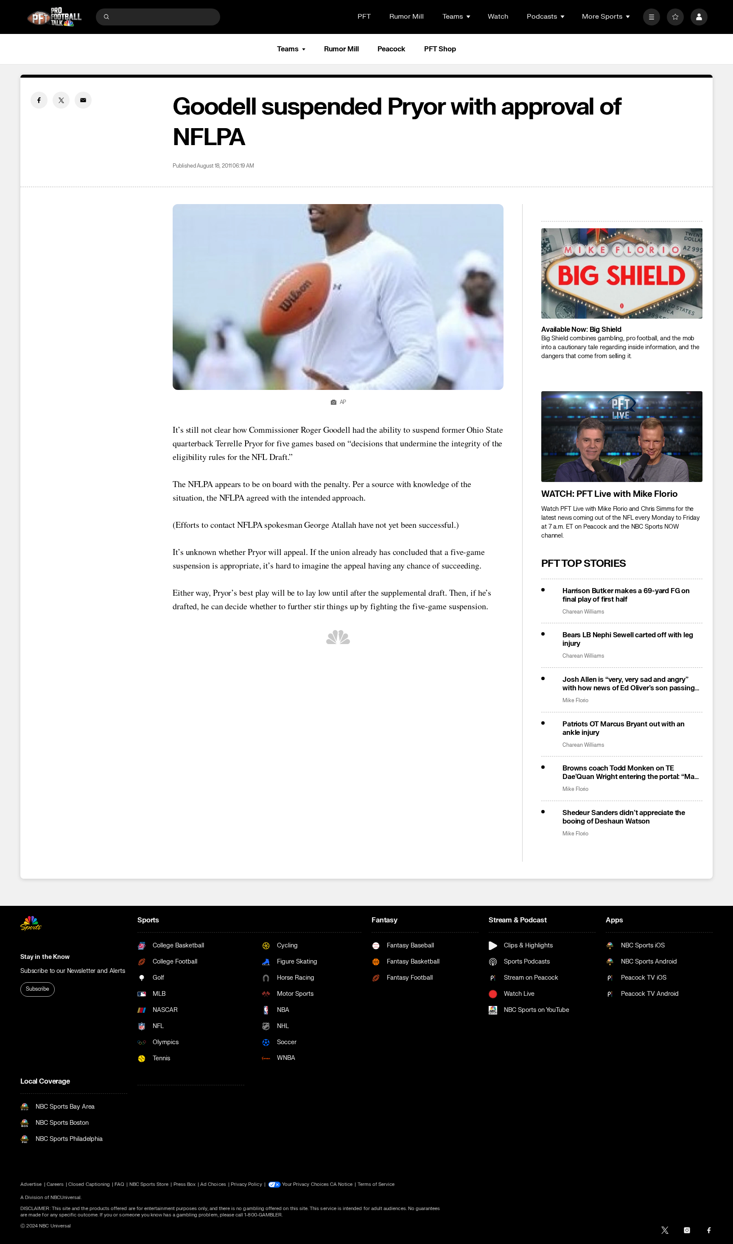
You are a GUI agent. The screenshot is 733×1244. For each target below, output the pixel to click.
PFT (364, 16)
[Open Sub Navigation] (468, 16)
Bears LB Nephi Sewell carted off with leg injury (627, 639)
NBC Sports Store (149, 1184)
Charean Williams (583, 612)
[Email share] (83, 100)
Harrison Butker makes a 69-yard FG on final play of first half (626, 595)
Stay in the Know (45, 957)
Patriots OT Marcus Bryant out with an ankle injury (623, 728)
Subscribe (37, 989)
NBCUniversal (65, 1197)
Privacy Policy (246, 1184)
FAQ (119, 1184)
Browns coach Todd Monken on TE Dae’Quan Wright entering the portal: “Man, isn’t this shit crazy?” (631, 772)
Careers (55, 1184)
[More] (651, 16)
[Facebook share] (39, 100)
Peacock (392, 49)
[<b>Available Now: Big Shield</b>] (621, 273)
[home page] (54, 17)
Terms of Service (376, 1184)
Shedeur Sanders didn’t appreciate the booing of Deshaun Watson (623, 817)
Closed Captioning (89, 1184)
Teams (287, 49)
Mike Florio (575, 701)
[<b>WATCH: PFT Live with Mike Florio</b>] (621, 436)
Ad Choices (213, 1184)
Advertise (31, 1184)
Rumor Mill (406, 16)
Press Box (184, 1184)
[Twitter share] (61, 100)
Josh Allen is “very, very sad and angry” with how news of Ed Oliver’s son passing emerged (628, 683)
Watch (498, 16)
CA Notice (341, 1184)
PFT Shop (440, 49)
